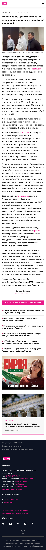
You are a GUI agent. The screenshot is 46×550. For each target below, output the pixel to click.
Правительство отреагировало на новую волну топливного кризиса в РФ (21, 334)
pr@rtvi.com (19, 484)
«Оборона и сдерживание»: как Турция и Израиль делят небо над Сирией (22, 350)
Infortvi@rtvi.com (26, 479)
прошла (25, 132)
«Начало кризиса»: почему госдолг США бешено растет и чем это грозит (22, 425)
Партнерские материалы (12, 489)
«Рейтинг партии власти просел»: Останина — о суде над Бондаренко (23, 312)
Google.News (8, 502)
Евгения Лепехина (23, 291)
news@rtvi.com (21, 481)
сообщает (36, 69)
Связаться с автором (23, 294)
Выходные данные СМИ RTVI (12, 443)
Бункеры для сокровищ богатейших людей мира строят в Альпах (22, 327)
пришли (36, 231)
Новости (6, 12)
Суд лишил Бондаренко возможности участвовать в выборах (20, 319)
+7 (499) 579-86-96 (13, 476)
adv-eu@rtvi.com (20, 487)
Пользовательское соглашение (13, 446)
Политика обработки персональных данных (18, 449)
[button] (43, 3)
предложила (23, 196)
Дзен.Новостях (12, 500)
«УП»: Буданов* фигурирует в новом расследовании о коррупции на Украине (20, 342)
